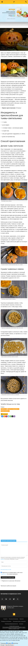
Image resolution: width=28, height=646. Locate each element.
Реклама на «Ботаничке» (6, 621)
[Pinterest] (6, 416)
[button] (26, 2)
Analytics (9, 643)
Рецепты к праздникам (13, 408)
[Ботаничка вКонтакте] (6, 599)
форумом (2, 559)
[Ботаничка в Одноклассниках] (2, 599)
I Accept (2, 645)
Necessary (3, 643)
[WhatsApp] (10, 416)
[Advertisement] (14, 478)
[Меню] (2, 2)
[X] (12, 416)
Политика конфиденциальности (11, 623)
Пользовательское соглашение (19, 621)
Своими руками (5, 411)
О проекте (5, 618)
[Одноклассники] (4, 416)
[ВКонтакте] (2, 416)
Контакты (21, 623)
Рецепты (2, 24)
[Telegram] (8, 416)
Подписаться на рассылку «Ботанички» (11, 580)
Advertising (15, 643)
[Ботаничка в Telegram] (9, 599)
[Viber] (14, 416)
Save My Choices (9, 645)
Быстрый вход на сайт (6, 569)
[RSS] (17, 599)
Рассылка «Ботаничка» (13, 618)
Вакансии (22, 618)
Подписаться (4, 574)
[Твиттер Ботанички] (13, 599)
